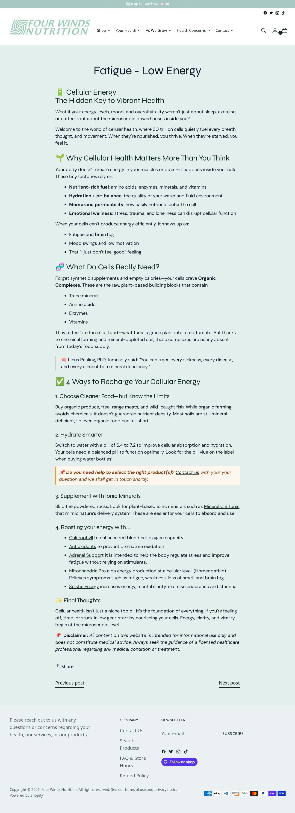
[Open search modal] (263, 30)
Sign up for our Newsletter (147, 3)
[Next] (191, 4)
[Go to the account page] (273, 30)
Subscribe (233, 733)
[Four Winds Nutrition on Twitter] (271, 13)
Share (67, 666)
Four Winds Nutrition (59, 789)
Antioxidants (82, 546)
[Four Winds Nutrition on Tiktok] (283, 13)
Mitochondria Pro (87, 571)
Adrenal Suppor (85, 555)
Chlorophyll (81, 538)
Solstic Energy (84, 586)
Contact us (187, 472)
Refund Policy (134, 775)
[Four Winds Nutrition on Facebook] (265, 13)
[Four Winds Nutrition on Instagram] (277, 13)
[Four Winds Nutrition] (50, 30)
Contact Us (131, 730)
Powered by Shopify (26, 795)
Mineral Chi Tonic (221, 506)
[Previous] (104, 4)
